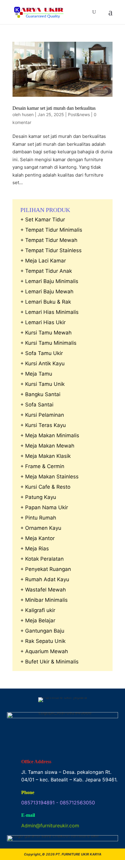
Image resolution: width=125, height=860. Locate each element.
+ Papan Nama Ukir (44, 507)
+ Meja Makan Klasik (45, 456)
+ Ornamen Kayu (40, 528)
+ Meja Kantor (37, 538)
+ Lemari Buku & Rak (45, 302)
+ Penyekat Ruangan (45, 569)
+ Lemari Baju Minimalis (49, 281)
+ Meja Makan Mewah (47, 446)
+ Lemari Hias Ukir (43, 322)
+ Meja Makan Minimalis (49, 435)
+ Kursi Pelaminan (42, 415)
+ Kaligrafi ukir (37, 610)
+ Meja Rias (34, 549)
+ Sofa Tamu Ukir (41, 353)
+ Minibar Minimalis (44, 600)
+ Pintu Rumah (38, 518)
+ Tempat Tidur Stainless (51, 250)
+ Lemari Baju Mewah (46, 291)
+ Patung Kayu (38, 497)
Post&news (79, 114)
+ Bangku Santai (40, 394)
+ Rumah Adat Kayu (44, 579)
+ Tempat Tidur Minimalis (51, 230)
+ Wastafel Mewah (43, 590)
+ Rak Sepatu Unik (43, 641)
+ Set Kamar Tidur (42, 220)
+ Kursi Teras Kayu (43, 425)
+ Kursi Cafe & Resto (45, 487)
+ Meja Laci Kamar (43, 261)
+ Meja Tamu (36, 374)
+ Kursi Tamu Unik (42, 384)
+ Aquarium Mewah (44, 651)
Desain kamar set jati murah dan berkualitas (54, 108)
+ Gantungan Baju (42, 631)
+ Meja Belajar (37, 620)
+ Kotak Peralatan (42, 559)
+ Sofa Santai (36, 405)
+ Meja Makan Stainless (49, 477)
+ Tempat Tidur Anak (46, 271)
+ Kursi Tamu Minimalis (48, 343)
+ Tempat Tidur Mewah (48, 240)
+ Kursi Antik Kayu (42, 363)
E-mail (28, 815)
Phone (27, 792)
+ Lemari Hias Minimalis (49, 312)
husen (28, 114)
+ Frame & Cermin (42, 466)
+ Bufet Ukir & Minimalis (49, 662)
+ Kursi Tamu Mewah (46, 333)
